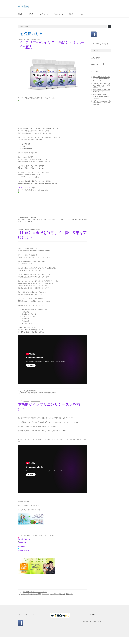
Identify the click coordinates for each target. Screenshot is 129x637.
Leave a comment (35, 39)
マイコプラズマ (54, 594)
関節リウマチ (52, 393)
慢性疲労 (33, 393)
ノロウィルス (45, 594)
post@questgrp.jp (23, 550)
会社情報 (71, 14)
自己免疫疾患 (40, 393)
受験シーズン (69, 594)
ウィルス (23, 219)
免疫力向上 (78, 219)
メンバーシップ (58, 14)
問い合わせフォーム (24, 539)
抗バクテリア (23, 221)
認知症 (46, 393)
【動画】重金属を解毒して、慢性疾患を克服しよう (52, 234)
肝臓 (29, 221)
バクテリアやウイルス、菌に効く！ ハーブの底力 (51, 44)
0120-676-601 (22, 543)
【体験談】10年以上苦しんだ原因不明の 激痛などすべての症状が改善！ (101, 85)
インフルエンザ (25, 594)
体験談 (31, 14)
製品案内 (20, 14)
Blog (81, 14)
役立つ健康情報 (31, 217)
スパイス (35, 219)
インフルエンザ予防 (35, 594)
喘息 (29, 393)
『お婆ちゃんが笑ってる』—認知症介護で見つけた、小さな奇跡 (102, 102)
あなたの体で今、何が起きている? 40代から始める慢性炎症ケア (102, 95)
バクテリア (71, 219)
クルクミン (29, 219)
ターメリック (42, 219)
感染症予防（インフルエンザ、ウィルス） (35, 592)
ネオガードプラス (24, 188)
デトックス (50, 219)
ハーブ (65, 219)
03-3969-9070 (22, 546)
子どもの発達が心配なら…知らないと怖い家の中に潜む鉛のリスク (101, 78)
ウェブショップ (43, 14)
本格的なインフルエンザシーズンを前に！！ (49, 406)
